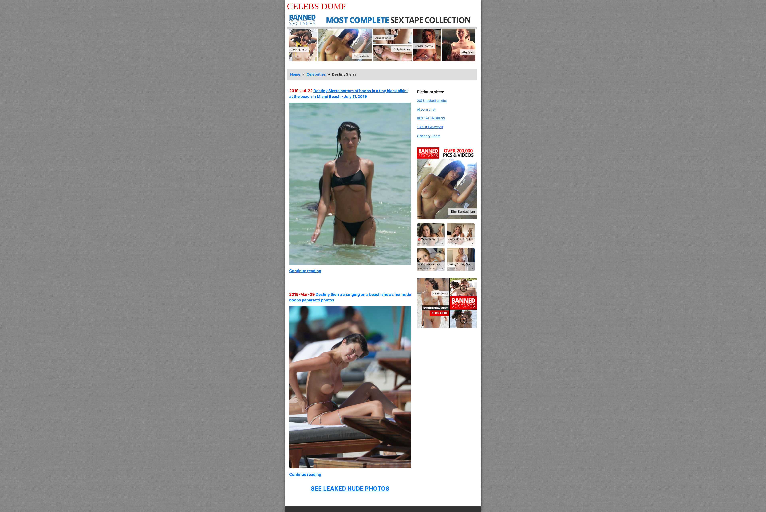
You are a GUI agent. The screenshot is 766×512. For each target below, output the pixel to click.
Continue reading (305, 270)
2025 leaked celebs (432, 101)
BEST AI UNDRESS (431, 118)
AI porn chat (426, 109)
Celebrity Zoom (428, 136)
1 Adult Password (430, 127)
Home (295, 74)
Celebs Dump (316, 6)
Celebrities (316, 74)
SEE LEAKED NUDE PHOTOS (350, 488)
